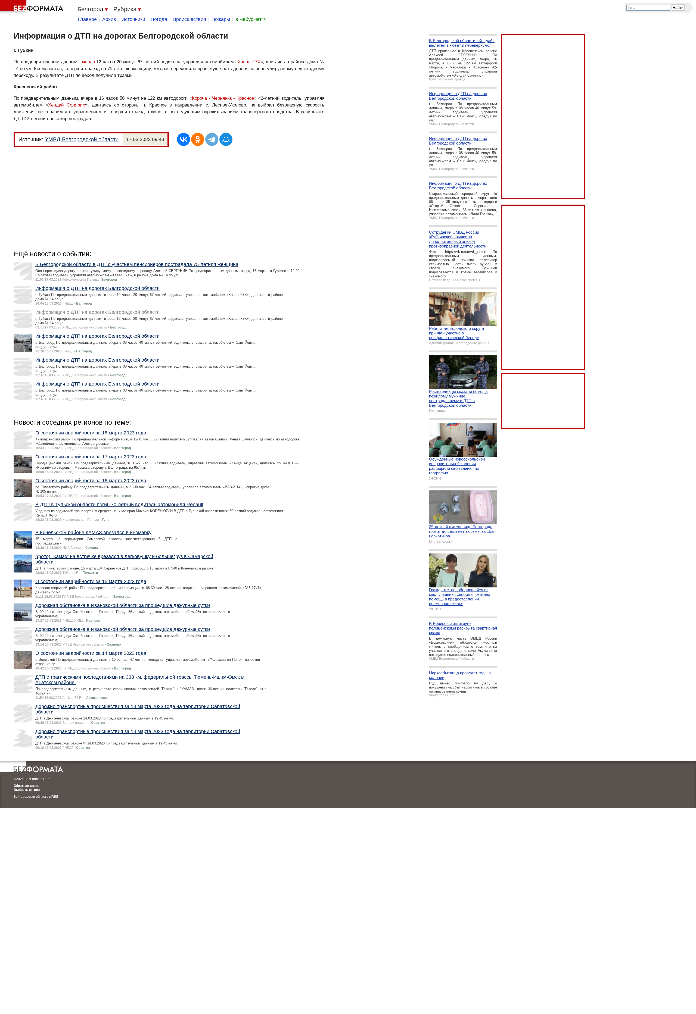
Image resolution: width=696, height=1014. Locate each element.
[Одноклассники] (197, 139)
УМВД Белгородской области (82, 139)
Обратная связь (26, 786)
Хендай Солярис (66, 105)
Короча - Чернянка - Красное (223, 98)
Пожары (221, 19)
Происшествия (189, 19)
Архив (109, 19)
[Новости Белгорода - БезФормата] (32, 7)
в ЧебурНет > (250, 19)
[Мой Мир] (225, 139)
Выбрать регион (27, 790)
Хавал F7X (249, 61)
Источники (133, 19)
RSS (54, 797)
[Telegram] (211, 139)
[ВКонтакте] (183, 139)
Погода (159, 19)
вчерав (87, 61)
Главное (87, 19)
